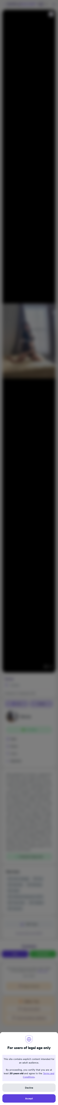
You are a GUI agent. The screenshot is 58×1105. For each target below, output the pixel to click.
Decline (29, 1087)
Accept (29, 1098)
